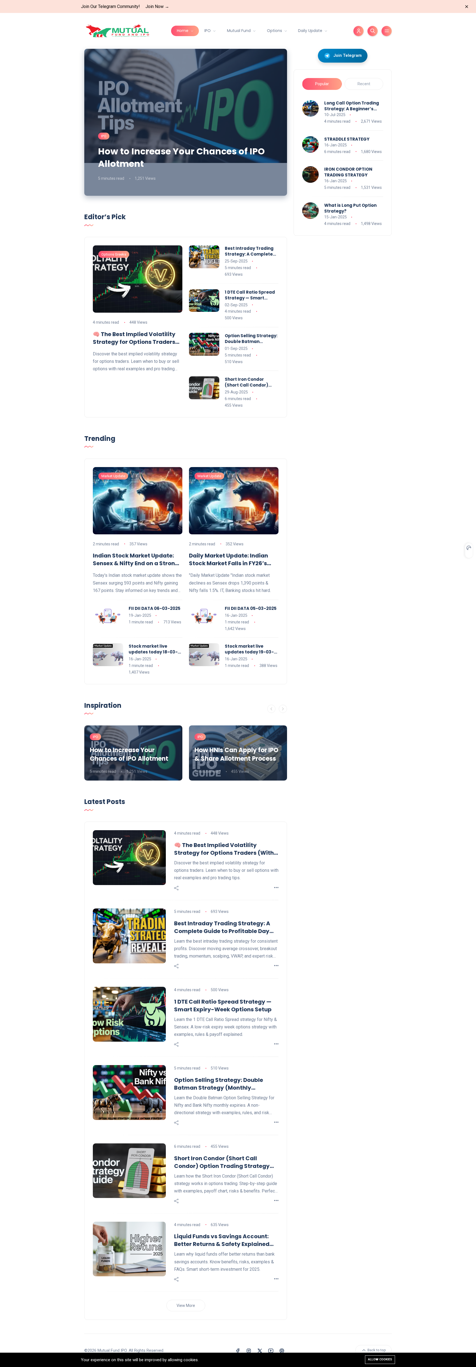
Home (183, 30)
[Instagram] (248, 1350)
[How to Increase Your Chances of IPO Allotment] (185, 122)
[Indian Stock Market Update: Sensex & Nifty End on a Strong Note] (137, 500)
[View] (276, 888)
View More (186, 1305)
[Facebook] (237, 1350)
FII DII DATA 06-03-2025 (154, 608)
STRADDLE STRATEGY (346, 139)
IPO (208, 30)
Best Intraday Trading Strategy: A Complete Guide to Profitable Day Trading (251, 251)
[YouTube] (271, 1350)
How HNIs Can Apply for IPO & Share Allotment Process (236, 754)
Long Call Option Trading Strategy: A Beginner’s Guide (351, 106)
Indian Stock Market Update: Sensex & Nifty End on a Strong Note (136, 559)
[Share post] (176, 888)
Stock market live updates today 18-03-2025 (153, 649)
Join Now (157, 6)
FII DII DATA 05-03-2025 (251, 608)
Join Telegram (347, 55)
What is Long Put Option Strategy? (350, 208)
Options (275, 30)
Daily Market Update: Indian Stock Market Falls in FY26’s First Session (228, 559)
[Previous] (271, 709)
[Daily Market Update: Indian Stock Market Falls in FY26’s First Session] (233, 500)
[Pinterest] (282, 1350)
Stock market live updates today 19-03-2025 (249, 649)
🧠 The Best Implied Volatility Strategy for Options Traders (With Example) (134, 338)
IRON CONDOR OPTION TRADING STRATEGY (348, 172)
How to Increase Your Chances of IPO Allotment (181, 157)
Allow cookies (380, 1359)
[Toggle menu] (387, 31)
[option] (133, 753)
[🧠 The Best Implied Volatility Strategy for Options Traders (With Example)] (137, 279)
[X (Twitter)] (260, 1350)
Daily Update (310, 30)
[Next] (283, 709)
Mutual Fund (239, 30)
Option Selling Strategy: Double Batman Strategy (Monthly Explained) (251, 338)
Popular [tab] (322, 83)
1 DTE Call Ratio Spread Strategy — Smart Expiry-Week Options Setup (250, 295)
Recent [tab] (364, 83)
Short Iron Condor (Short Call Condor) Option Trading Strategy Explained (246, 382)
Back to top (376, 1350)
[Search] (372, 31)
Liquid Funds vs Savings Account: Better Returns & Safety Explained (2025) (221, 1240)
